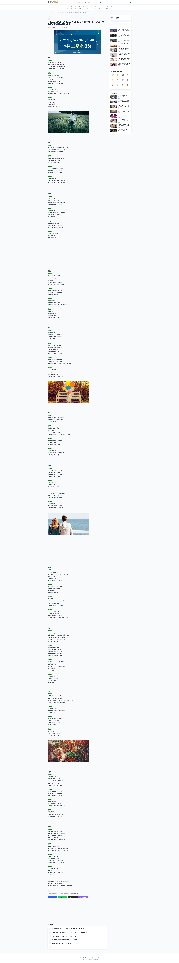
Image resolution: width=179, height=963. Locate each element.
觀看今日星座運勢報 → (120, 21)
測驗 (96, 2)
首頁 (48, 12)
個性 (86, 2)
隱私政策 (92, 957)
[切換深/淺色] (130, 2)
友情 (92, 2)
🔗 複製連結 (83, 897)
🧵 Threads (72, 897)
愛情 (79, 2)
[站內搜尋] (127, 2)
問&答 (99, 2)
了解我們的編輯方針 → (74, 893)
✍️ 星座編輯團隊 (51, 27)
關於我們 (82, 957)
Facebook (52, 897)
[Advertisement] (77, 254)
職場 (89, 2)
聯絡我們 (97, 957)
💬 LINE (62, 897)
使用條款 (87, 957)
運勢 (82, 2)
